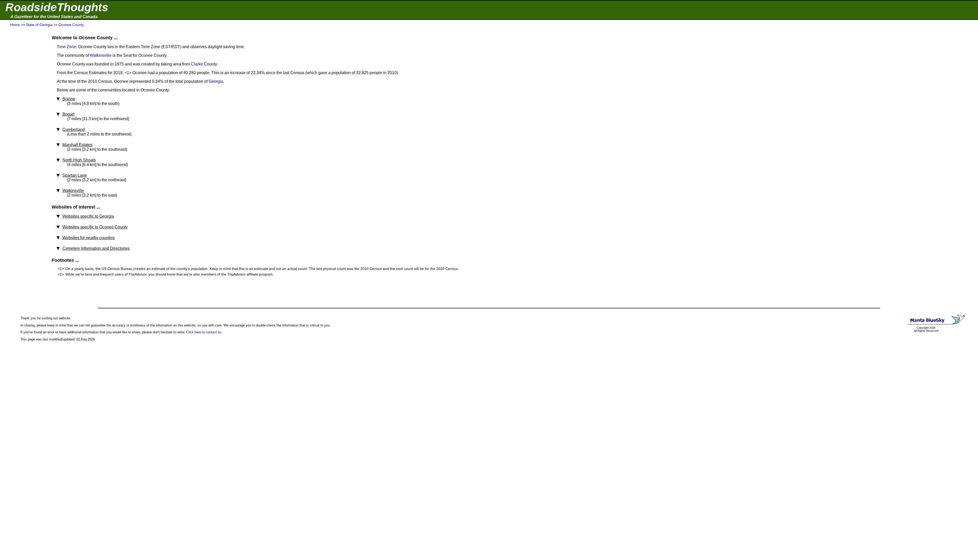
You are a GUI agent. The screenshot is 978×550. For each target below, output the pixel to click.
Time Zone (66, 47)
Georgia (216, 81)
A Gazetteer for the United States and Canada (54, 17)
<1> (128, 73)
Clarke (197, 64)
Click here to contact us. (204, 332)
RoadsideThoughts (56, 7)
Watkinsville (101, 55)
